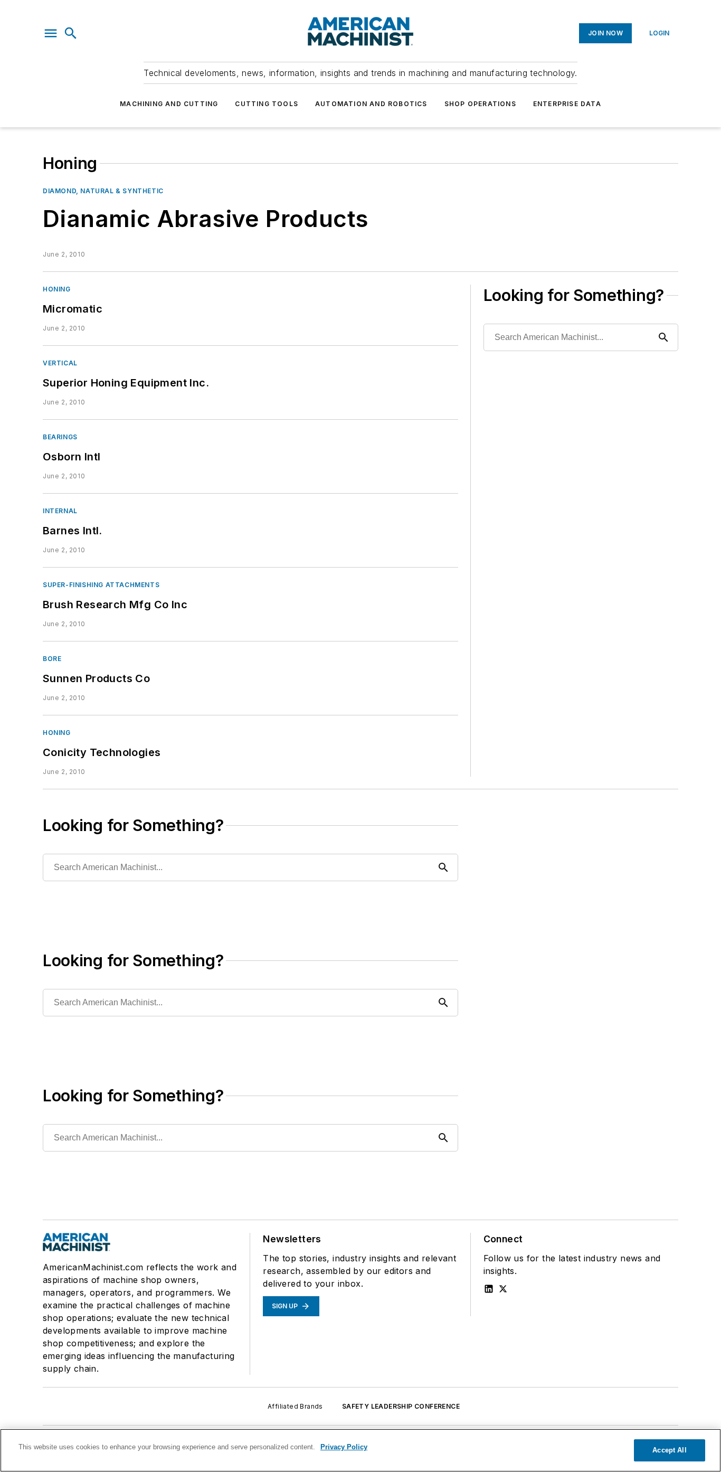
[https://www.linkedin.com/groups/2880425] (488, 1289)
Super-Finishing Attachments (101, 585)
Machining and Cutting (169, 104)
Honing (57, 289)
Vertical (60, 363)
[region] (360, 1450)
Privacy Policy (343, 1447)
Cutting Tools (266, 104)
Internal (60, 511)
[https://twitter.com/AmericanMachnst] (503, 1289)
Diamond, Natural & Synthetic (103, 191)
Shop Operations (480, 104)
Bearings (60, 437)
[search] (71, 33)
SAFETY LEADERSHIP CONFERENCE (401, 1406)
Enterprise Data (567, 104)
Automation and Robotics (371, 104)
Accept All (669, 1450)
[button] (51, 33)
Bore (52, 659)
